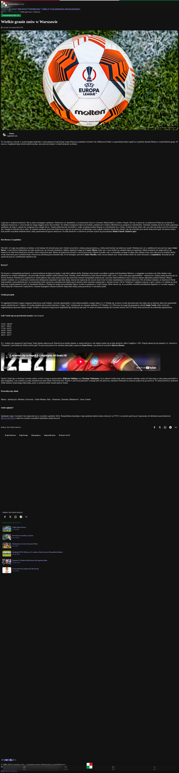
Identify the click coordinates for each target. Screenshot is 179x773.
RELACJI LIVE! (7, 418)
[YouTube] (6, 760)
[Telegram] (170, 427)
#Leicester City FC (64, 435)
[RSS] (15, 760)
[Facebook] (154, 427)
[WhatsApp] (165, 427)
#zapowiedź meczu (49, 435)
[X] (160, 427)
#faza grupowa (36, 435)
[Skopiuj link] (176, 427)
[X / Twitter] (4, 760)
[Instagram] (9, 760)
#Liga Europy (23, 435)
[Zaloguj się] (2, 14)
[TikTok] (13, 760)
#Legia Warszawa (10, 435)
